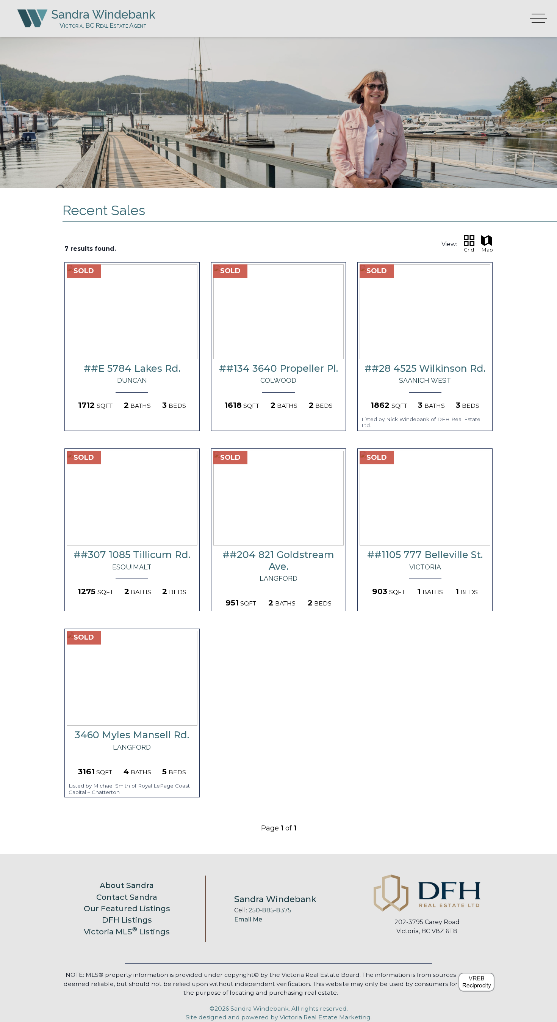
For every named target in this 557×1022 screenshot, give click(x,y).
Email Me (248, 919)
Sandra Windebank (103, 14)
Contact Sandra (126, 897)
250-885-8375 (270, 910)
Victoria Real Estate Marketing (325, 1017)
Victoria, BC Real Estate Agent (103, 25)
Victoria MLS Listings (127, 931)
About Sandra (127, 885)
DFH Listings (127, 920)
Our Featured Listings (127, 908)
